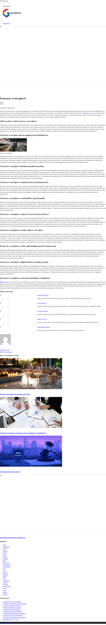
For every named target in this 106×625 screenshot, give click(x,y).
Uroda (4, 588)
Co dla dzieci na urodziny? (43, 327)
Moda (4, 561)
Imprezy (5, 557)
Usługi (4, 590)
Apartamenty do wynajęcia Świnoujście (13, 615)
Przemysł (5, 572)
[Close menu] (0, 3)
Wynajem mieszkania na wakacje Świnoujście (14, 613)
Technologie (6, 580)
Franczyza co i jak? (42, 319)
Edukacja (5, 551)
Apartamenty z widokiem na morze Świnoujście (15, 603)
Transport (5, 582)
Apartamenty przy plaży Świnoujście (12, 601)
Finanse (5, 553)
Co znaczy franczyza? (42, 311)
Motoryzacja (6, 562)
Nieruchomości (7, 564)
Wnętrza (5, 592)
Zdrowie (5, 594)
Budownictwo (6, 547)
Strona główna (6, 6)
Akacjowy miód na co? (42, 295)
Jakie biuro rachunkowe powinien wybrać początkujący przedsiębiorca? (23, 433)
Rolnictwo (5, 574)
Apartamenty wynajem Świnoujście (12, 609)
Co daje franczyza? (41, 303)
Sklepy (5, 576)
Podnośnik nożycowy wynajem (11, 619)
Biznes (4, 88)
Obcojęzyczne (6, 566)
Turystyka (5, 584)
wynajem (12, 190)
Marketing (2, 282)
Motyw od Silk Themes (6, 622)
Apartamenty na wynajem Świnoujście (12, 611)
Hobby (5, 555)
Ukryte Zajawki (7, 586)
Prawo (4, 570)
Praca (4, 568)
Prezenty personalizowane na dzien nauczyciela (15, 394)
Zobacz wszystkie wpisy (6, 348)
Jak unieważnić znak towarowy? (10, 472)
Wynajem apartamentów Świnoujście (12, 605)
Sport (4, 578)
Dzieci (4, 549)
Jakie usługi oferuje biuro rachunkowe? (12, 537)
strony (88, 113)
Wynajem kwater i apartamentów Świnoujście (14, 617)
